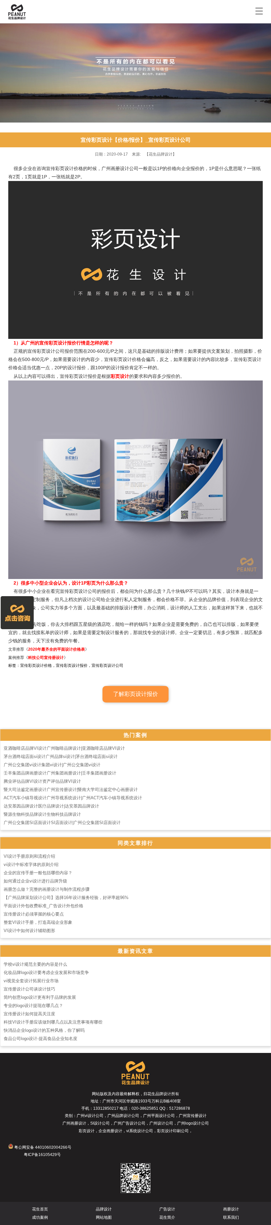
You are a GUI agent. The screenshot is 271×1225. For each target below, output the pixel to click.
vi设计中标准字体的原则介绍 (31, 864)
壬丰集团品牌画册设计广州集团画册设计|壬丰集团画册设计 (60, 773)
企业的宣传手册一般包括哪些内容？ (38, 872)
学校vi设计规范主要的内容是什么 (35, 964)
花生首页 (40, 1209)
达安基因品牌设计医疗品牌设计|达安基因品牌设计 (51, 806)
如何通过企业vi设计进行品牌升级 (35, 881)
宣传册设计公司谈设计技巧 (29, 989)
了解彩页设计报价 (135, 694)
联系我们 (231, 1217)
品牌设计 (104, 1209)
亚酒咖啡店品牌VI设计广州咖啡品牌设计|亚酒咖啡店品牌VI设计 (64, 748)
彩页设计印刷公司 (173, 1131)
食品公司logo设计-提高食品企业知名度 (40, 1038)
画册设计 (231, 1209)
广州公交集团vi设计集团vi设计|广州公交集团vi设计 (52, 764)
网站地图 (104, 1217)
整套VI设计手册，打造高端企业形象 (38, 922)
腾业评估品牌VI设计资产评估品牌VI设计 (42, 781)
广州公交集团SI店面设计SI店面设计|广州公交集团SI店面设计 (62, 822)
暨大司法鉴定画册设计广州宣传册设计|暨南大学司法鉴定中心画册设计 (71, 789)
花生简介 (167, 1217)
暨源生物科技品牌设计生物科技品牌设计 (42, 814)
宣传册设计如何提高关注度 (29, 1013)
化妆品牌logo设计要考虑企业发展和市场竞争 (46, 972)
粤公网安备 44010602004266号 (42, 1147)
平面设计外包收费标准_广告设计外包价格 (43, 905)
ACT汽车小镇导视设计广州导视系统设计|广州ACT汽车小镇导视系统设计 (73, 797)
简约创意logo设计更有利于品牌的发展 (40, 997)
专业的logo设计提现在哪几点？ (33, 1005)
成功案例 (40, 1217)
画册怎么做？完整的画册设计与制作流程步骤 (47, 889)
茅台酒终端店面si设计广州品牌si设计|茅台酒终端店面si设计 (61, 756)
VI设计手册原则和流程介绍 (29, 856)
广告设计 (167, 1209)
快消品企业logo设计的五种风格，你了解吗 (44, 1030)
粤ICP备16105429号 (42, 1154)
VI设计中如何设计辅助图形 (29, 930)
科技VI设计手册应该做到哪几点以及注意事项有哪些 (53, 1022)
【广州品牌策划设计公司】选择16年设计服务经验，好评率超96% (66, 897)
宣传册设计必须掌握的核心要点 (34, 914)
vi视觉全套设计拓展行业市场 (31, 980)
